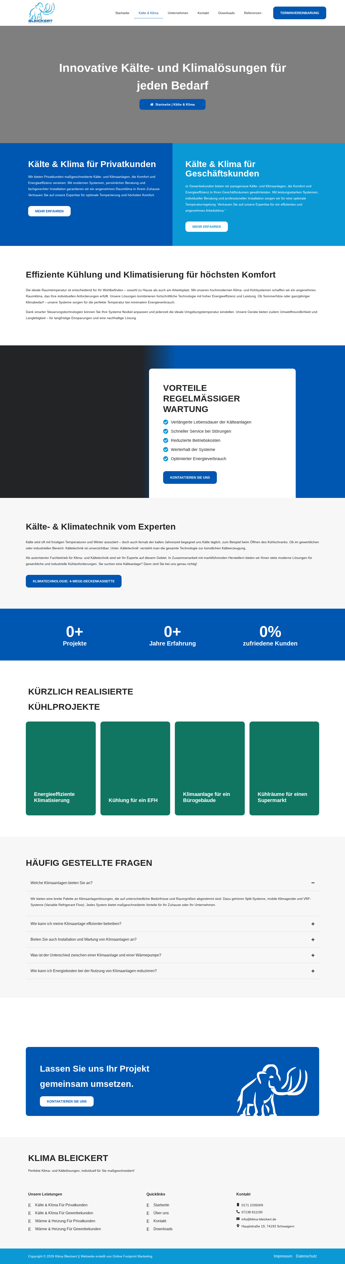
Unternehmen (178, 13)
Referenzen (252, 13)
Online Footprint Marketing (132, 1256)
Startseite (122, 13)
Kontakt (203, 13)
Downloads (226, 13)
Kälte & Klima (148, 13)
